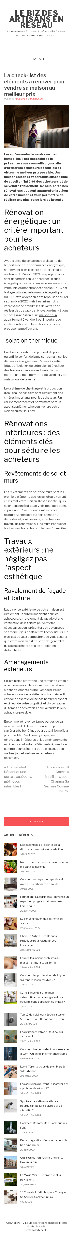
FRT (47, 1230)
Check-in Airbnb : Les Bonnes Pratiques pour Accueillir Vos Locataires (38, 940)
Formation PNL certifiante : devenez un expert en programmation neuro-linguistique (44, 901)
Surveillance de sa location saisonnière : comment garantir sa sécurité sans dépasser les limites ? (42, 997)
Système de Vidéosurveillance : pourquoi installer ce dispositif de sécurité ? (41, 1106)
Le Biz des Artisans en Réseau (36, 19)
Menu (38, 59)
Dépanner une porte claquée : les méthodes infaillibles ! (18, 776)
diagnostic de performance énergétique (34, 292)
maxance (21, 98)
